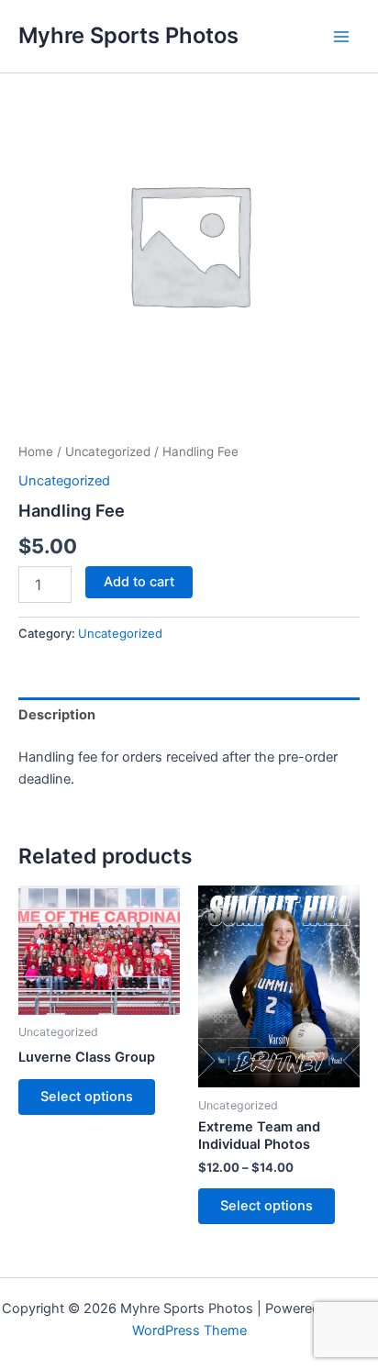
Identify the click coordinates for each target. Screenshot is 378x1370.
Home (35, 451)
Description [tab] (56, 715)
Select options (86, 1096)
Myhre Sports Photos (128, 35)
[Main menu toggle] (341, 35)
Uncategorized (107, 451)
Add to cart (139, 582)
